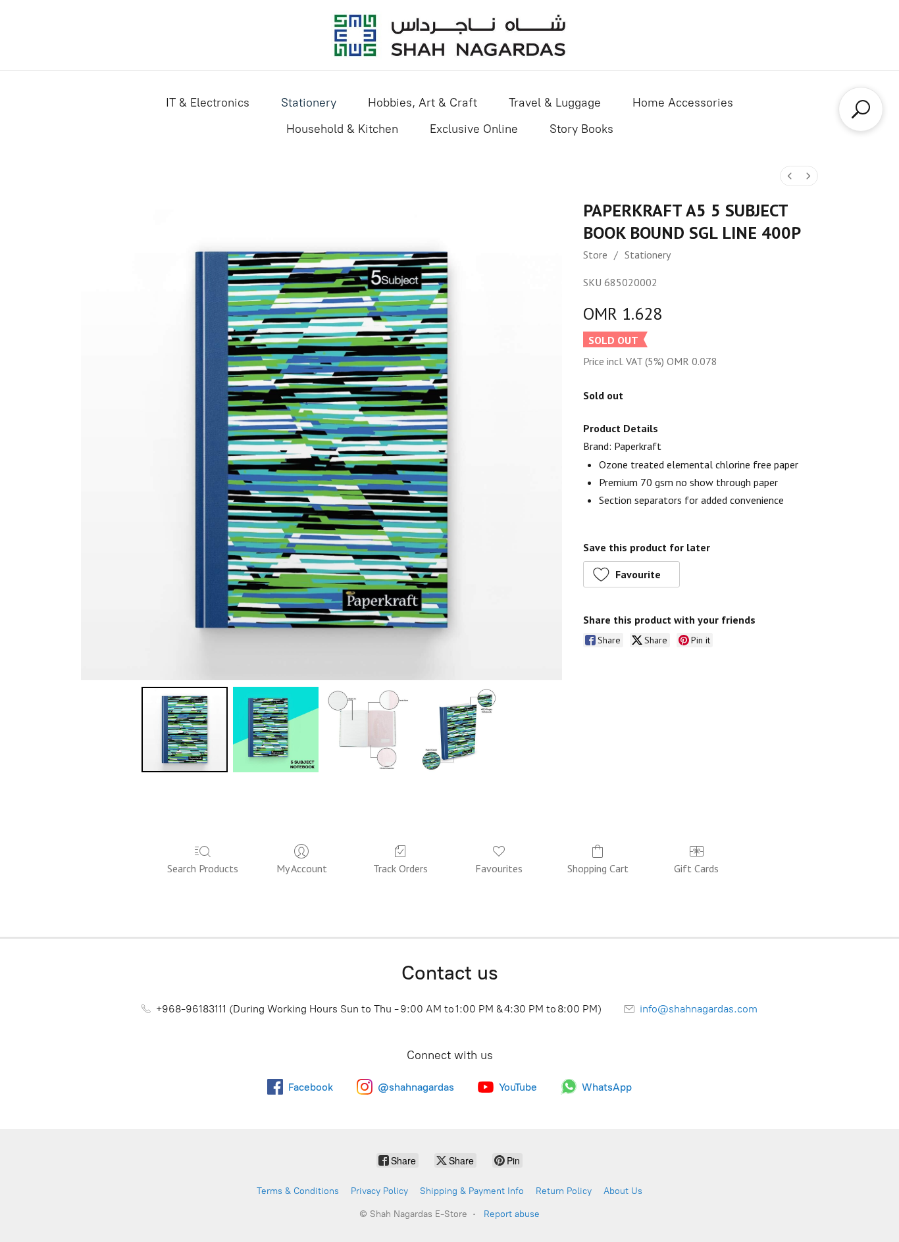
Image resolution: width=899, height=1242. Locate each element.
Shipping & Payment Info (472, 1191)
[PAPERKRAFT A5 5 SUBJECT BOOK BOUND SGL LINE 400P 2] (366, 729)
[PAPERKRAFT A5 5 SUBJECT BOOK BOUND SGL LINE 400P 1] (276, 729)
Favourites (499, 868)
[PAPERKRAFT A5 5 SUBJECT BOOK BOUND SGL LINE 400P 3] (458, 729)
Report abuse (512, 1214)
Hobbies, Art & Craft (422, 102)
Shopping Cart (598, 868)
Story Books (581, 129)
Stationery (308, 102)
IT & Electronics (207, 102)
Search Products (202, 868)
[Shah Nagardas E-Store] (449, 35)
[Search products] (861, 109)
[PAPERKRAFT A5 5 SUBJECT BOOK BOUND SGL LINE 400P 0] (184, 729)
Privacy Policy (379, 1191)
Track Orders (400, 868)
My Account (301, 868)
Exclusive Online (474, 129)
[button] (632, 574)
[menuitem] (790, 176)
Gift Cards (696, 868)
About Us (623, 1191)
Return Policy (564, 1191)
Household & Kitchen (342, 129)
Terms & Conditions (298, 1191)
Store (595, 254)
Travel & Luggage (555, 102)
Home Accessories (682, 102)
